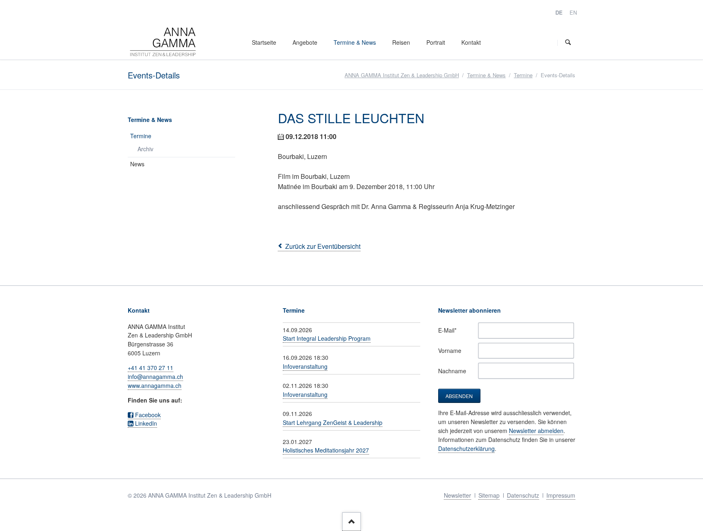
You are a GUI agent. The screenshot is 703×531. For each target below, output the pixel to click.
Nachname (452, 371)
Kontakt (471, 42)
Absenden (459, 395)
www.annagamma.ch (154, 385)
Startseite (264, 42)
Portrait (435, 42)
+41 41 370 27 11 (150, 367)
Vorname (449, 350)
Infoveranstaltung (305, 366)
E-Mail (450, 330)
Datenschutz (523, 495)
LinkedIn (146, 423)
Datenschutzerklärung (466, 448)
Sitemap (489, 495)
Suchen (568, 43)
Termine (523, 75)
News (137, 164)
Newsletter (457, 495)
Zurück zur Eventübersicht (322, 246)
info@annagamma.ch (155, 376)
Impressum (560, 495)
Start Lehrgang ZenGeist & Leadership (332, 422)
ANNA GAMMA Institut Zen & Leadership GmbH (402, 75)
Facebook (148, 415)
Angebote (305, 42)
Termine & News (355, 42)
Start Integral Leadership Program (327, 338)
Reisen (401, 42)
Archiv (145, 149)
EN (573, 12)
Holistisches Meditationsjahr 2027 (326, 450)
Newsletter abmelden (536, 431)
